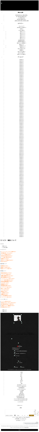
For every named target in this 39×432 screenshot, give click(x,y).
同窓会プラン (22, 47)
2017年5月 (21, 189)
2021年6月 (21, 144)
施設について (22, 33)
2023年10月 (21, 106)
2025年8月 (21, 76)
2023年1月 (21, 117)
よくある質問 (17, 334)
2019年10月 (21, 168)
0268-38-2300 (17, 353)
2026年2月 (21, 68)
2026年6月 (21, 62)
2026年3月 (21, 66)
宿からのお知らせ (21, 48)
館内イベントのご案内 (21, 54)
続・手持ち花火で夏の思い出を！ (21, 16)
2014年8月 (21, 219)
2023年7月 (21, 109)
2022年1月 (21, 134)
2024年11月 (21, 89)
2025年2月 (21, 85)
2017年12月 (21, 182)
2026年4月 (21, 65)
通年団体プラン (22, 45)
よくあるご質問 (21, 30)
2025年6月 (21, 79)
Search (31, 415)
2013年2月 (21, 230)
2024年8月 (21, 92)
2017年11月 (21, 184)
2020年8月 (21, 158)
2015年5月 (21, 213)
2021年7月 (21, 143)
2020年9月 (21, 157)
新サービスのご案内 (21, 51)
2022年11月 (21, 120)
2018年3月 (21, 178)
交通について (22, 31)
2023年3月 (21, 114)
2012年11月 (21, 232)
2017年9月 (21, 185)
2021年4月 (21, 147)
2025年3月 (21, 83)
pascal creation (29, 369)
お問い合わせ (26, 334)
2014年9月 (21, 218)
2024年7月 (21, 93)
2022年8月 (21, 124)
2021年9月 (21, 140)
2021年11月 (21, 137)
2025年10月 (21, 73)
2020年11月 (21, 154)
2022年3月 (21, 131)
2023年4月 (21, 113)
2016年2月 (21, 205)
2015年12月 (21, 208)
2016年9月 (21, 199)
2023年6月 (21, 110)
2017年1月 (21, 195)
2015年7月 (21, 212)
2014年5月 (21, 222)
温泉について (22, 37)
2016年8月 (21, 201)
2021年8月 (21, 141)
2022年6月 (21, 127)
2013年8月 (21, 226)
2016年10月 (21, 198)
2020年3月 (21, 164)
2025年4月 (21, 82)
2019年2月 (21, 172)
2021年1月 (21, 151)
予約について (22, 34)
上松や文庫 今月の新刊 (21, 27)
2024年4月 (21, 97)
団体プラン (21, 44)
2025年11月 (21, 72)
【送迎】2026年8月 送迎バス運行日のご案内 (22, 20)
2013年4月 (21, 229)
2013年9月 (21, 225)
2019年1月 (21, 174)
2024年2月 (21, 100)
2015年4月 (21, 215)
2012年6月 (21, 236)
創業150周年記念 (31, 334)
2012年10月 (21, 233)
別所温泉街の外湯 (21, 40)
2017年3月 (21, 192)
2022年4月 (21, 130)
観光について (22, 38)
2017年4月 (21, 191)
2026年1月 (21, 69)
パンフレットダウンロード (10, 334)
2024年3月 (21, 99)
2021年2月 (21, 150)
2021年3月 (21, 148)
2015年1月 (21, 216)
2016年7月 (21, 202)
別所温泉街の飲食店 (21, 41)
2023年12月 (21, 103)
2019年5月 (21, 171)
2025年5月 (21, 80)
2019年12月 (21, 167)
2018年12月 (21, 175)
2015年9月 (21, 209)
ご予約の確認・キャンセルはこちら (20, 418)
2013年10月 (21, 223)
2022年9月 (21, 123)
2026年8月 (21, 59)
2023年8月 (21, 107)
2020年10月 (21, 155)
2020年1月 (21, 165)
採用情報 (21, 334)
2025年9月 (21, 75)
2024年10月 (21, 90)
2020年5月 (21, 161)
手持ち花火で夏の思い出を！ (21, 19)
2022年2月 (21, 133)
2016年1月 (21, 206)
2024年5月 (21, 96)
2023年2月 (21, 116)
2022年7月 (21, 126)
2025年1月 (21, 86)
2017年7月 (21, 188)
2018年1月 (21, 181)
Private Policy (27, 427)
